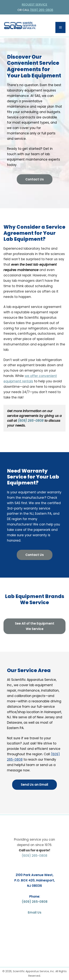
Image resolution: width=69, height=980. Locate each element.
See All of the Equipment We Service (34, 626)
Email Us (34, 912)
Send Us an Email (34, 784)
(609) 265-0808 (41, 10)
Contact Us (34, 179)
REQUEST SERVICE (34, 4)
